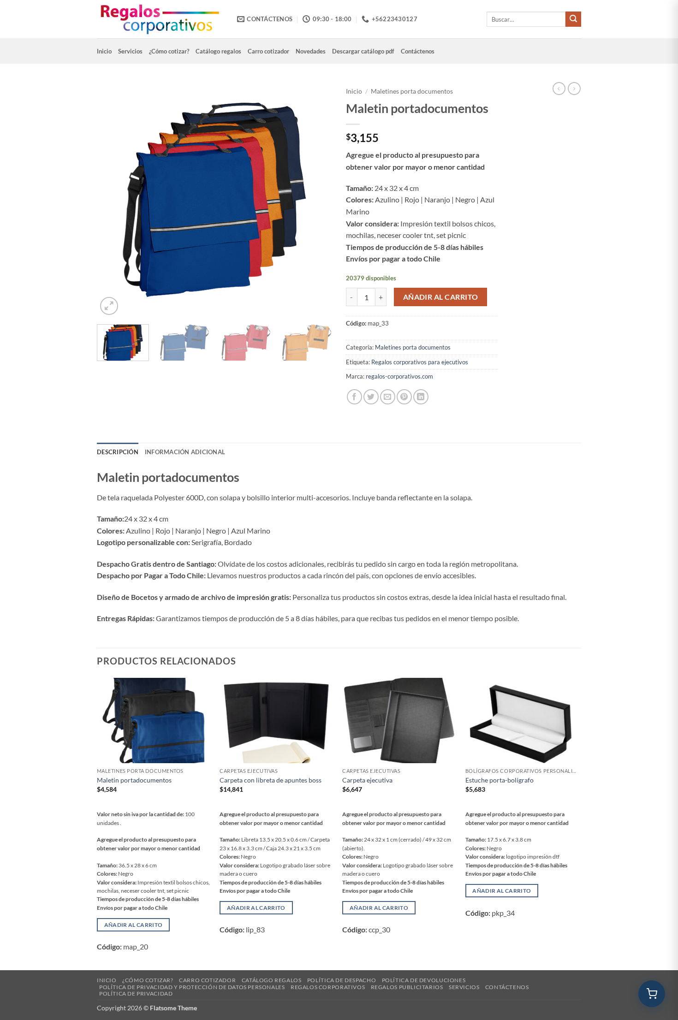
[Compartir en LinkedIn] (420, 396)
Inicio (104, 51)
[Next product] (559, 88)
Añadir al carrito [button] (133, 925)
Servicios (130, 51)
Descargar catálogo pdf (363, 51)
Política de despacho (341, 980)
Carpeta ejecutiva (367, 780)
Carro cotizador (268, 51)
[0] (651, 993)
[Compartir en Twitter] (371, 396)
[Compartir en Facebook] (354, 396)
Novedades (311, 51)
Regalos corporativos (328, 987)
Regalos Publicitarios (407, 987)
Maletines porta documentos (412, 91)
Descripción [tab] (117, 452)
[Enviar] (573, 19)
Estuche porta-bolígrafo (499, 780)
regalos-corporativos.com (399, 376)
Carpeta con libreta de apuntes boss (270, 780)
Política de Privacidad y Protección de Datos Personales (192, 987)
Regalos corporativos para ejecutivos (419, 362)
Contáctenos (417, 51)
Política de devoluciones (424, 980)
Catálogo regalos (218, 51)
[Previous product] (574, 88)
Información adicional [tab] (185, 452)
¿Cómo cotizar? (169, 51)
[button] (109, 306)
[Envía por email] (387, 396)
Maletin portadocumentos (134, 780)
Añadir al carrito (440, 297)
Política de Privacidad (135, 993)
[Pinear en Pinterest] (404, 396)
